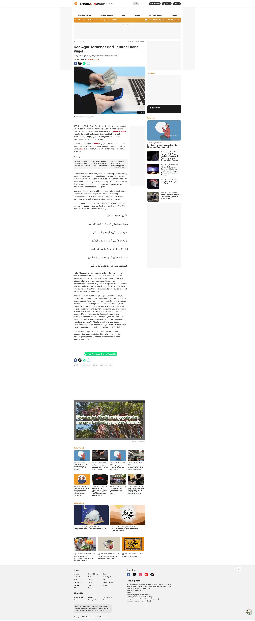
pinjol (76, 365)
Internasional (78, 582)
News (75, 579)
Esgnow (76, 585)
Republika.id (167, 4)
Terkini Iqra (151, 118)
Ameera (76, 574)
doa (123, 15)
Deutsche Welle (155, 4)
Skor (104, 574)
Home (75, 42)
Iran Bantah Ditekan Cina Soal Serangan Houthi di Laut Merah (100, 163)
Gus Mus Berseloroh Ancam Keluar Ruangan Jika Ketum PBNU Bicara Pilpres (117, 164)
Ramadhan (91, 588)
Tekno (90, 582)
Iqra (80, 42)
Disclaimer (77, 600)
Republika (78, 20)
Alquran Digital (84, 15)
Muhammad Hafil (93, 59)
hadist (137, 15)
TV (75, 588)
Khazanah (77, 577)
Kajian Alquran (107, 15)
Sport (104, 579)
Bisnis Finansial (108, 582)
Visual (90, 585)
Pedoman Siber (108, 597)
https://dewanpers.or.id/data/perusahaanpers (89, 610)
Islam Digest (107, 577)
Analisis (90, 579)
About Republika (79, 597)
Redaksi (91, 597)
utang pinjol (103, 365)
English (105, 585)
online (96, 144)
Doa (84, 42)
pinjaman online (119, 131)
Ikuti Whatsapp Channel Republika (102, 354)
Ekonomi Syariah (93, 574)
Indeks (174, 15)
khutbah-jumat (155, 15)
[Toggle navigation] (76, 3)
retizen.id (177, 4)
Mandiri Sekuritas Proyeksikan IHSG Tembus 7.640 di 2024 (82, 163)
